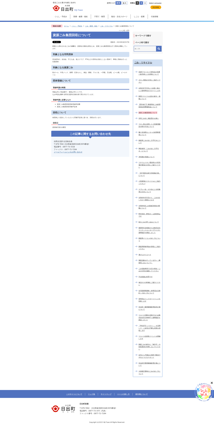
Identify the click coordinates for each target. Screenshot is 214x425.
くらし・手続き (61, 16)
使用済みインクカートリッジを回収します (149, 300)
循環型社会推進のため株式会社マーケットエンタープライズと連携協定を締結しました (149, 230)
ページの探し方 (123, 394)
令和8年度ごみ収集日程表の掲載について (149, 207)
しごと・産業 (139, 16)
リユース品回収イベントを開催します (149, 337)
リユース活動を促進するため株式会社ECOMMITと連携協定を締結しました (149, 317)
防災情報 (156, 7)
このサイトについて (74, 394)
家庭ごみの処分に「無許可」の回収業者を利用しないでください (149, 346)
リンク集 (91, 394)
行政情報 (154, 16)
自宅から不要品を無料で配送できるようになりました (149, 356)
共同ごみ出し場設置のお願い (149, 118)
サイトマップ (106, 394)
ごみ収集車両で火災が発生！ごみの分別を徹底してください (149, 270)
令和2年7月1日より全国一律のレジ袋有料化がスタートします (149, 89)
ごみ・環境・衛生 (91, 26)
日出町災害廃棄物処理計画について (149, 364)
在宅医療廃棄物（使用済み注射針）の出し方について (149, 292)
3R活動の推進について (147, 157)
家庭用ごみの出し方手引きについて (149, 141)
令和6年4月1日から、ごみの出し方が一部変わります (149, 199)
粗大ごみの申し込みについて (149, 222)
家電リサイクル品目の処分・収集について (149, 97)
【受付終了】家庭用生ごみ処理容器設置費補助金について (149, 105)
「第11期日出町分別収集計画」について (149, 174)
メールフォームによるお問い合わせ (68, 152)
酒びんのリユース (145, 255)
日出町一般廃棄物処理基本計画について (149, 308)
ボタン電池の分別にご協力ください (149, 81)
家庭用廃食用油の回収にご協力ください (149, 248)
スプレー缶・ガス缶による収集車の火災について (149, 190)
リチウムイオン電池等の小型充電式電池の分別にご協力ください (149, 165)
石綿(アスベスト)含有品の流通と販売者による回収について (149, 73)
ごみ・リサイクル (106, 26)
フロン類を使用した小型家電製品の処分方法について (149, 125)
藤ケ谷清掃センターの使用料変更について (149, 133)
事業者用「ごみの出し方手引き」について (149, 150)
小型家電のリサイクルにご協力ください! (149, 182)
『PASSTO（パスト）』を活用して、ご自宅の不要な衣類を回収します (149, 328)
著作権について (141, 394)
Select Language (155, 3)
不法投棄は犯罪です (146, 277)
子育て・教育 (99, 16)
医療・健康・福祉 (80, 16)
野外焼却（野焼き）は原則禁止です (149, 215)
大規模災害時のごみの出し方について (149, 372)
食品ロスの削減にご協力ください (149, 283)
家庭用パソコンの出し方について (149, 239)
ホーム (66, 26)
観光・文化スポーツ (119, 16)
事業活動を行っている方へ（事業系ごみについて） (149, 261)
